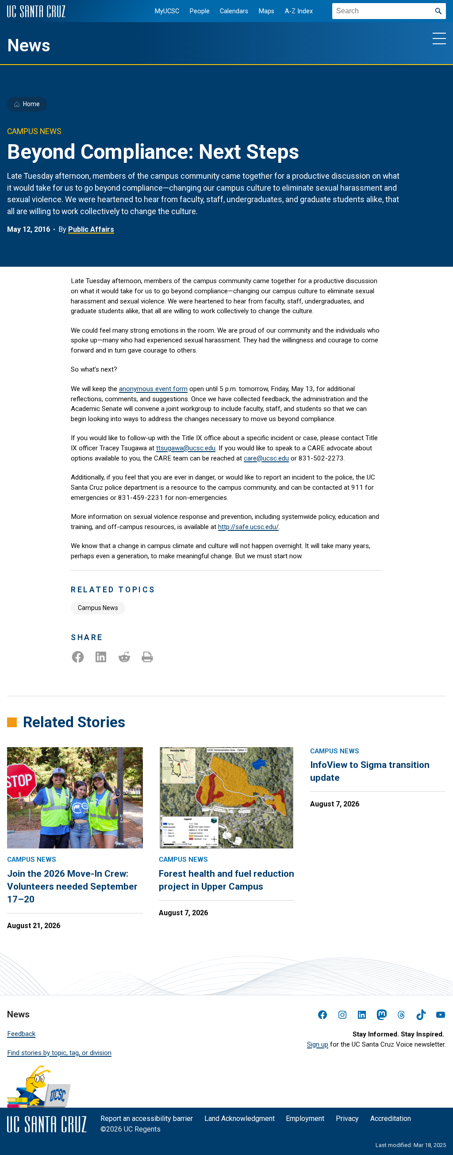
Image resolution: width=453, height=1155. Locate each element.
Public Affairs (91, 229)
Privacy (347, 1118)
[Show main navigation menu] (439, 38)
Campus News (98, 607)
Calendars (234, 11)
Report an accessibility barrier (146, 1118)
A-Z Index (299, 11)
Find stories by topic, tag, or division (59, 1053)
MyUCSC (167, 11)
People (200, 11)
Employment (305, 1118)
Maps (266, 11)
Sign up (317, 1044)
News (28, 45)
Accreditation (390, 1118)
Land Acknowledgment (239, 1118)
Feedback (21, 1034)
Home (31, 103)
